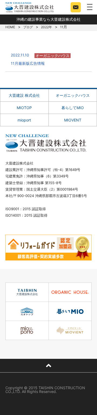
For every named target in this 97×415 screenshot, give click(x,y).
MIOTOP (24, 107)
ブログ (28, 27)
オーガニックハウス (73, 95)
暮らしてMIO (72, 107)
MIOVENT (72, 120)
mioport (24, 120)
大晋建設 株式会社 (24, 95)
